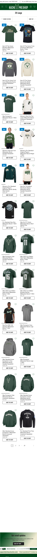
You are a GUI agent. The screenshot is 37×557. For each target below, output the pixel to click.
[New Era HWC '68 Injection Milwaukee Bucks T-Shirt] (9, 312)
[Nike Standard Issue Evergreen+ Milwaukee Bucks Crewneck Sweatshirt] (9, 418)
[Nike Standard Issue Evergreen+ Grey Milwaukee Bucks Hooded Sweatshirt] (9, 347)
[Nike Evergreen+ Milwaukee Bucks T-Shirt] (9, 104)
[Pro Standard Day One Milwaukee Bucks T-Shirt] (9, 209)
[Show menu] (2, 6)
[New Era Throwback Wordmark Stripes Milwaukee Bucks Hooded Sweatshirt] (27, 174)
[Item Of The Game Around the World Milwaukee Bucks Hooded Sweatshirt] (27, 68)
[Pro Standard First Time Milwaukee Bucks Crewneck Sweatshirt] (27, 418)
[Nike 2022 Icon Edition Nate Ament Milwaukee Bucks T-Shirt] (9, 278)
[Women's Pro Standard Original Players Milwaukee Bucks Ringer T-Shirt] (27, 138)
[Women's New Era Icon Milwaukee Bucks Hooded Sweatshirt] (9, 138)
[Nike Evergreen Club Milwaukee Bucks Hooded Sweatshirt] (9, 244)
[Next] (30, 446)
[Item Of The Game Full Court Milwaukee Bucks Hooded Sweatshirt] (9, 68)
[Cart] (34, 6)
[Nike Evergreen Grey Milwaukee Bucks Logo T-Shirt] (27, 312)
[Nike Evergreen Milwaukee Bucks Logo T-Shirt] (27, 347)
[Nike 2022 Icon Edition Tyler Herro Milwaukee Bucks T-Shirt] (27, 244)
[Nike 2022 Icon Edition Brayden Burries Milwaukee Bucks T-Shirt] (27, 278)
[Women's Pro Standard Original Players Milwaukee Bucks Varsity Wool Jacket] (9, 174)
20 (24, 445)
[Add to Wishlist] (15, 25)
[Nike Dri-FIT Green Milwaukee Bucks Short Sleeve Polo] (27, 209)
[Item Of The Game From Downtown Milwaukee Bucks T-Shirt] (27, 33)
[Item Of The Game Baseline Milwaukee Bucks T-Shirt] (9, 33)
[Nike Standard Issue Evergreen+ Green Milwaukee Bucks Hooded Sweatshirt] (27, 382)
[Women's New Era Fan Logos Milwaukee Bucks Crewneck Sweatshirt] (27, 104)
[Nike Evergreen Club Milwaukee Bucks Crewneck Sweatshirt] (9, 382)
